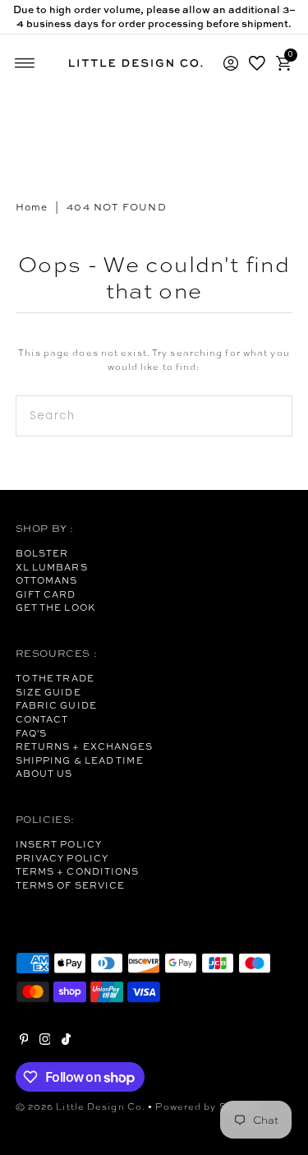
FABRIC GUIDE (56, 705)
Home (32, 207)
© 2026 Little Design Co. (81, 1106)
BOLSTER (42, 553)
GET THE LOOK (55, 607)
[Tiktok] (66, 1041)
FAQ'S (32, 733)
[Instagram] (45, 1041)
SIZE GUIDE (48, 692)
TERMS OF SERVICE (71, 885)
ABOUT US (44, 773)
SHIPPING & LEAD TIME (80, 760)
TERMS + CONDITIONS (78, 871)
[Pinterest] (24, 1041)
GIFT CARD (46, 594)
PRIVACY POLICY (62, 858)
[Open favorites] (257, 63)
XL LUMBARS (52, 567)
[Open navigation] (25, 63)
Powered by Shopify (207, 1106)
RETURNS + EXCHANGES (85, 746)
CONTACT (42, 719)
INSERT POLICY (59, 844)
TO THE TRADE (55, 678)
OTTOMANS (47, 580)
